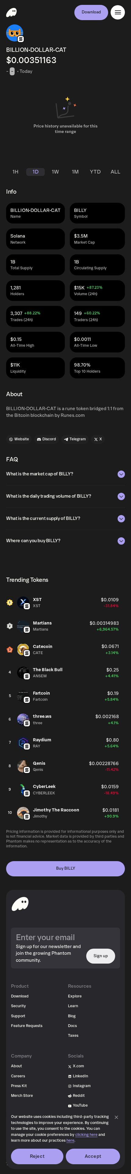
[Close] (116, 1117)
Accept (93, 1156)
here (70, 1140)
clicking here (86, 1135)
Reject (37, 1156)
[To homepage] (20, 904)
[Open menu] (118, 12)
